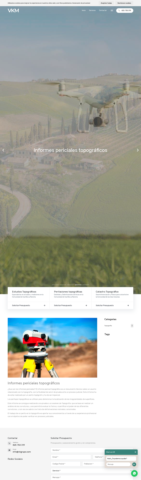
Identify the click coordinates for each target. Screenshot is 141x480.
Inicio (84, 10)
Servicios (92, 10)
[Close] (135, 452)
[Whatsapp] (134, 473)
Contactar (103, 10)
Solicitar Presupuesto (21, 305)
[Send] (134, 464)
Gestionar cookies (124, 3)
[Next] (137, 150)
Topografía (118, 325)
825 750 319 (126, 10)
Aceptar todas (106, 3)
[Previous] (3, 150)
